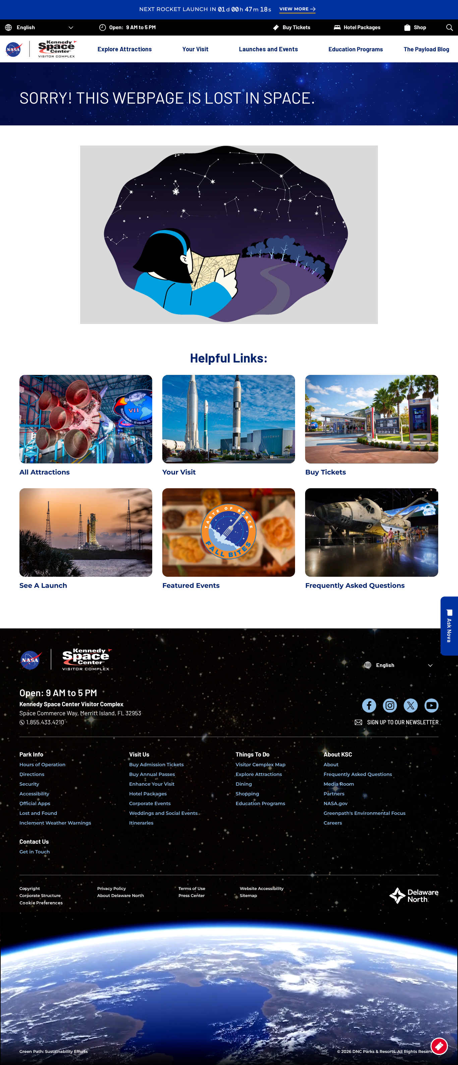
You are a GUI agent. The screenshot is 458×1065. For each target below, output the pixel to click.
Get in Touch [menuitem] (34, 852)
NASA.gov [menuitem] (335, 803)
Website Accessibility (261, 888)
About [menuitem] (331, 765)
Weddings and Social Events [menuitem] (163, 813)
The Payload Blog (426, 49)
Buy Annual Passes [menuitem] (152, 774)
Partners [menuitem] (334, 794)
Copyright (29, 888)
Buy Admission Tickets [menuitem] (156, 765)
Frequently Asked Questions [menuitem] (358, 774)
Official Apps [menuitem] (34, 803)
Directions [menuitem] (31, 774)
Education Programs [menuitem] (260, 803)
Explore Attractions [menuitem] (259, 774)
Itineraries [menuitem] (141, 823)
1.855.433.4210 (45, 722)
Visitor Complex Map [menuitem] (261, 765)
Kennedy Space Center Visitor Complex (71, 704)
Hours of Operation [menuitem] (42, 765)
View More (293, 9)
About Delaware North (120, 895)
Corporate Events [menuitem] (150, 803)
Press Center (191, 895)
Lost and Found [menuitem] (38, 813)
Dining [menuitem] (244, 784)
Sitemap (248, 895)
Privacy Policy (111, 888)
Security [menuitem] (29, 784)
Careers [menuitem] (333, 823)
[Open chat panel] (449, 626)
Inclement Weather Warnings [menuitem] (55, 823)
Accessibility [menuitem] (34, 794)
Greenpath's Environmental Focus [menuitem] (364, 813)
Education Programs (356, 49)
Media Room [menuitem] (339, 784)
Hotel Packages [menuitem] (148, 794)
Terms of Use (191, 888)
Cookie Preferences (41, 902)
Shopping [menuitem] (247, 794)
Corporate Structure (40, 895)
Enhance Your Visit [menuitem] (151, 784)
